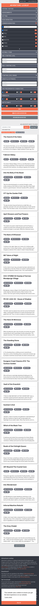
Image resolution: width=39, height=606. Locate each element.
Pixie (20, 36)
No (33, 92)
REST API (18, 586)
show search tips (6, 130)
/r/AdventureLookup (29, 573)
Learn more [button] (8, 597)
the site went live (22, 568)
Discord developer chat (25, 583)
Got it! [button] (19, 602)
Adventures (23, 1)
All (5, 92)
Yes (19, 92)
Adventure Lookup (19, 5)
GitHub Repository (25, 577)
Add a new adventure (20, 113)
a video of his (25, 567)
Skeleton (20, 39)
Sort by (33, 127)
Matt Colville (4, 567)
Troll (20, 33)
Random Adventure (20, 117)
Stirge (20, 43)
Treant (20, 30)
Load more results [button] (19, 545)
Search (26, 127)
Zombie (20, 46)
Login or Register (32, 1)
